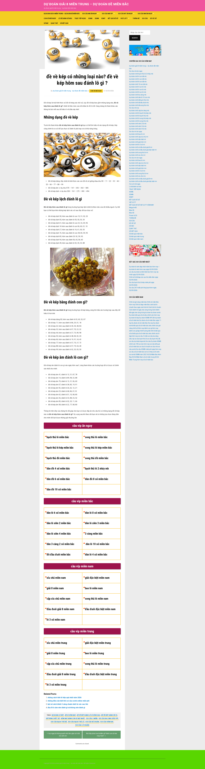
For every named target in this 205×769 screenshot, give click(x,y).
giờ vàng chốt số (53, 718)
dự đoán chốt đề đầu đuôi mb (139, 102)
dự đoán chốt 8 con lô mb (137, 92)
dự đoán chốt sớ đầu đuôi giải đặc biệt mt (143, 150)
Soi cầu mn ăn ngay (145, 14)
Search (135, 38)
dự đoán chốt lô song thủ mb (138, 121)
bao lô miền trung (94, 653)
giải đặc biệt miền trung (98, 642)
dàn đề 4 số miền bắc (58, 468)
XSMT (103, 18)
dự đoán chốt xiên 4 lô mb (137, 129)
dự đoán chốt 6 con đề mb (137, 79)
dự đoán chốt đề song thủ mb (139, 105)
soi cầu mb (154, 346)
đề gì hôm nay (70, 715)
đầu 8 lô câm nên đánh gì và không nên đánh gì (66, 708)
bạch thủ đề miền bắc (58, 458)
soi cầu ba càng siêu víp (108, 718)
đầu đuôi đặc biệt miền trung (101, 674)
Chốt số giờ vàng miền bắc (138, 302)
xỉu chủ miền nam (56, 577)
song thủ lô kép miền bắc (98, 447)
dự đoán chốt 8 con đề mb (137, 81)
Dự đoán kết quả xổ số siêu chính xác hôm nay (144, 315)
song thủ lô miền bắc (96, 437)
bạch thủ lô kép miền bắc (60, 447)
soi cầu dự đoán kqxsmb (137, 341)
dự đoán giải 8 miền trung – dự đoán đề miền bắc (86, 4)
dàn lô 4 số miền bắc (96, 554)
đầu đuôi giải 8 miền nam (60, 609)
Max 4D (131, 213)
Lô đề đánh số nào (65, 18)
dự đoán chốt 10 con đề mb (138, 84)
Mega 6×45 (133, 207)
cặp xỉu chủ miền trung (59, 663)
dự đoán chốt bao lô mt (137, 134)
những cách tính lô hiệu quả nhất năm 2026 (64, 698)
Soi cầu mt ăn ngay (125, 14)
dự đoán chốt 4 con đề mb (137, 76)
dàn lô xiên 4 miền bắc (59, 533)
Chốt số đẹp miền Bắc (142, 304)
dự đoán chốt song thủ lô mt (138, 152)
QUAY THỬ (54, 23)
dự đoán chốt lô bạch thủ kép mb (140, 113)
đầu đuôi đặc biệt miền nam (100, 609)
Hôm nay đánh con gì (145, 328)
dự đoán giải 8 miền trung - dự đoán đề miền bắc (70, 91)
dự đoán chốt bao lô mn (137, 160)
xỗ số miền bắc (148, 360)
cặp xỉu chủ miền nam (58, 598)
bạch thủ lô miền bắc (58, 437)
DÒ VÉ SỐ (153, 18)
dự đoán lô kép (58, 715)
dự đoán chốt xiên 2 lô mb (137, 123)
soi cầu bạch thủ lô (76, 722)
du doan (148, 312)
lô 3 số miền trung (56, 684)
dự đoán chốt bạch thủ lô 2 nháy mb (141, 74)
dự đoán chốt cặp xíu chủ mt (138, 137)
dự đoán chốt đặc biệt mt (137, 139)
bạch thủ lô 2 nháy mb (97, 468)
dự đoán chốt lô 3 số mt (137, 144)
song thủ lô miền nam (96, 598)
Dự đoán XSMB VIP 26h (147, 318)
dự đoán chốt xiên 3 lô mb (137, 126)
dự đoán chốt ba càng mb (137, 95)
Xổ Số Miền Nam (137, 357)
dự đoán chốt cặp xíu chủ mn (138, 163)
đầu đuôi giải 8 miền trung (61, 674)
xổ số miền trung (148, 357)
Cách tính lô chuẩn (155, 307)
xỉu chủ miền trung (57, 642)
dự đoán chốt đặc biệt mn (137, 165)
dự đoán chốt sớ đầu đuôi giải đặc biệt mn (143, 181)
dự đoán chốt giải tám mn (137, 168)
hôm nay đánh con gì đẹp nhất (73, 718)
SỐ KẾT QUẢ (64, 23)
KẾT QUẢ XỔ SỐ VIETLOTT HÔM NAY (141, 205)
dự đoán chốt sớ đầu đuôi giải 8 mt (140, 147)
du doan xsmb (155, 312)
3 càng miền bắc (94, 533)
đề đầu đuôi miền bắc (58, 554)
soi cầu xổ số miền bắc (136, 352)
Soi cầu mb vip (107, 14)
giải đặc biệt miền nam (97, 577)
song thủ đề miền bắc (96, 458)
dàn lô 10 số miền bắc (97, 544)
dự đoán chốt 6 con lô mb (137, 89)
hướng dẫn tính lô (149, 331)
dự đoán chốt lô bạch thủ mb (138, 116)
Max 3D (131, 210)
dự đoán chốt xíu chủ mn (137, 176)
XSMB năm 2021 (141, 354)
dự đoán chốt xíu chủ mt (137, 155)
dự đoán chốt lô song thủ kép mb (140, 118)
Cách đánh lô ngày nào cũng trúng (140, 310)
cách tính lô (144, 307)
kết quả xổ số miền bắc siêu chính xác (145, 333)
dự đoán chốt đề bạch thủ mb (139, 100)
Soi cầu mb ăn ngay (89, 14)
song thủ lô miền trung (97, 663)
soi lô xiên (156, 352)
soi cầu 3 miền (91, 718)
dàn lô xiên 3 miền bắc (97, 523)
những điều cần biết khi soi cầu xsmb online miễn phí (68, 701)
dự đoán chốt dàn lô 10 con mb (139, 97)
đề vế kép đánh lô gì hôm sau (88, 715)
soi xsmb (132, 354)
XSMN (97, 18)
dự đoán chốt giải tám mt (137, 142)
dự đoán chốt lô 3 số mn (137, 171)
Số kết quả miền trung (136, 236)
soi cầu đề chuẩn (92, 722)
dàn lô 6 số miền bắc (58, 512)
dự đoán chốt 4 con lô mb (137, 87)
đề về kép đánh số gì (109, 715)
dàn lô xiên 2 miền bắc (59, 523)
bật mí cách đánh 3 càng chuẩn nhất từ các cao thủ (68, 704)
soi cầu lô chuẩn (82, 725)
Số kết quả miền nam (136, 239)
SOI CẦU (145, 18)
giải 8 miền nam (55, 588)
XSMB (90, 18)
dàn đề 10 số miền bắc (59, 489)
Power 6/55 (133, 215)
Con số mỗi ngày (50, 18)
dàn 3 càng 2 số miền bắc (60, 544)
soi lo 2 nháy (148, 352)
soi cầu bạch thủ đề (59, 722)
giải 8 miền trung (56, 653)
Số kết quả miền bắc (136, 234)
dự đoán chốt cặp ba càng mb (139, 110)
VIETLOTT (124, 18)
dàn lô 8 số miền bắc (96, 512)
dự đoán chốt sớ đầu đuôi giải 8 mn (140, 179)
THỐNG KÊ (136, 18)
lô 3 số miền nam (56, 619)
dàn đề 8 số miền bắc (96, 479)
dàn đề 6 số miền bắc (58, 479)
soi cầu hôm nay (106, 722)
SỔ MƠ (46, 23)
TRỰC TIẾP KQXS (80, 18)
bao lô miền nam (94, 588)
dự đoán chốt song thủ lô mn (138, 173)
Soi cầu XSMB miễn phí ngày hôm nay (148, 349)
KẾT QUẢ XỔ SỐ (113, 18)
